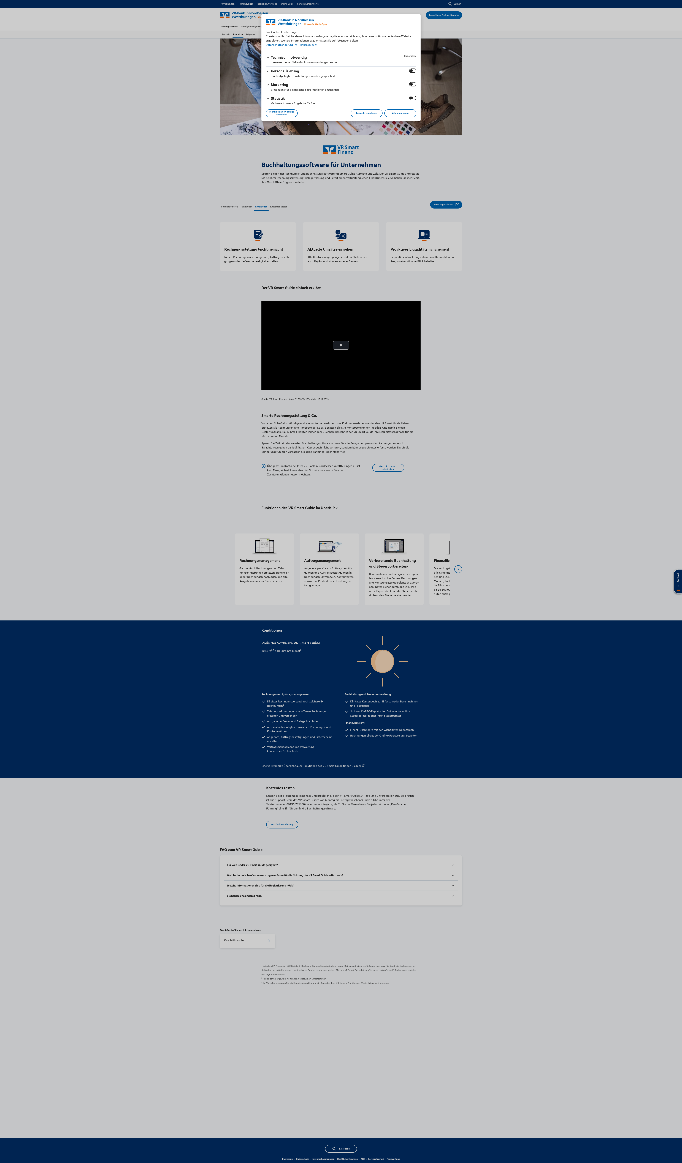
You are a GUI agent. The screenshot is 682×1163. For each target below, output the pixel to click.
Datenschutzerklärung (280, 44)
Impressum (307, 44)
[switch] (412, 71)
